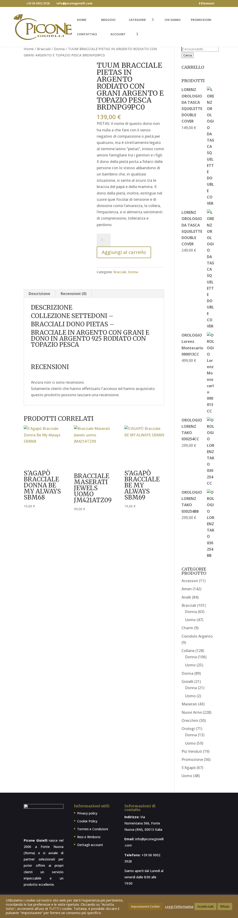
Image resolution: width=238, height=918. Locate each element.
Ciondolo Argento (197, 636)
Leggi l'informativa (179, 906)
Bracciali (44, 48)
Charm (187, 627)
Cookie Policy (87, 821)
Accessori (190, 580)
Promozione (192, 759)
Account (118, 34)
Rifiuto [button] (224, 906)
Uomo (190, 619)
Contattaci (87, 34)
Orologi (188, 728)
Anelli (186, 597)
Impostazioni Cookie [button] (145, 906)
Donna (59, 48)
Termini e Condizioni (92, 829)
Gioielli (187, 681)
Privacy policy (87, 813)
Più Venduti (192, 751)
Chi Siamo (173, 20)
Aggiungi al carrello (124, 252)
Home (81, 20)
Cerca (187, 55)
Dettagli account (90, 845)
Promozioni (201, 20)
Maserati (189, 704)
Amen (187, 588)
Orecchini (190, 720)
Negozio (108, 20)
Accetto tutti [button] (205, 906)
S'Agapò (189, 767)
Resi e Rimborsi (88, 837)
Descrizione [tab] (39, 293)
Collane (188, 650)
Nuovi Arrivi (192, 712)
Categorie (137, 20)
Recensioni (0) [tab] (73, 293)
